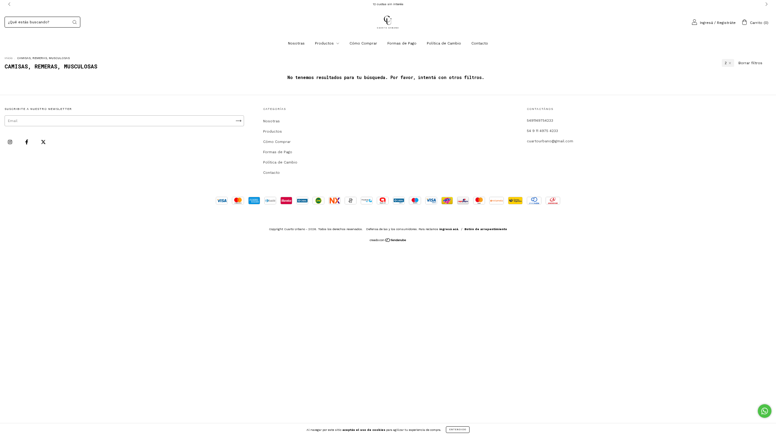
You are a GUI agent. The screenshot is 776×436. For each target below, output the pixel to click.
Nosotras (296, 43)
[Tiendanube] (388, 241)
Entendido (457, 429)
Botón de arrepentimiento (485, 229)
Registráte (726, 23)
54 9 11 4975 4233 (542, 131)
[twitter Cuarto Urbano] (43, 142)
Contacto (479, 43)
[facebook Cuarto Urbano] (27, 142)
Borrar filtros (750, 63)
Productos (325, 43)
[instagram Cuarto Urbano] (11, 142)
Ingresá (706, 23)
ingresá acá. (449, 229)
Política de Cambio (444, 43)
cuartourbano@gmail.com (550, 141)
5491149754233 (540, 120)
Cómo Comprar (363, 43)
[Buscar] (74, 22)
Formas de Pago (401, 43)
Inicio (8, 58)
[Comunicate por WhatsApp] (764, 411)
